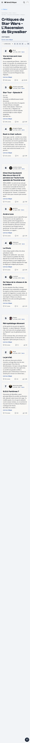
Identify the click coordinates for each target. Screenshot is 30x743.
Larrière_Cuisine (17, 167)
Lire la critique (7, 77)
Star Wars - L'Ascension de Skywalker (10, 14)
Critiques (22, 14)
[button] (27, 2)
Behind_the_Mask (17, 385)
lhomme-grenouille (18, 86)
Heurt (14, 351)
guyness (15, 208)
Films (10, 13)
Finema (15, 317)
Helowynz (15, 242)
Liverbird (15, 276)
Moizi (14, 50)
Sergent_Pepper (17, 128)
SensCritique (5, 13)
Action (14, 13)
